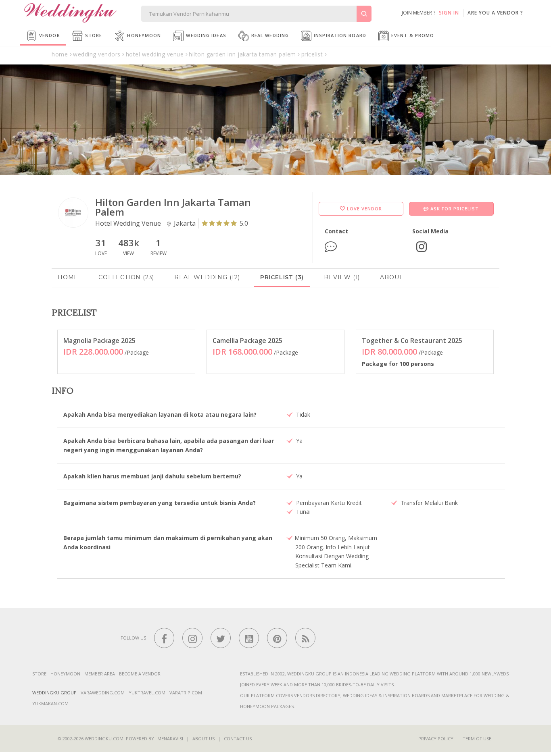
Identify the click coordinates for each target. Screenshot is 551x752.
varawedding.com (103, 693)
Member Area (99, 674)
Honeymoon (143, 35)
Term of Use (477, 738)
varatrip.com (185, 693)
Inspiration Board (339, 35)
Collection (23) (126, 277)
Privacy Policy (435, 738)
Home (68, 277)
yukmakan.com (50, 703)
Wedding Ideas (205, 35)
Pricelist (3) (282, 277)
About (391, 277)
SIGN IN (449, 12)
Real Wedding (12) (207, 277)
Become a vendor (140, 674)
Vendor (49, 35)
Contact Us (238, 738)
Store (92, 35)
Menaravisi (170, 738)
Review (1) (342, 277)
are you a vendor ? (495, 12)
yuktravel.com (147, 693)
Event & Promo (412, 35)
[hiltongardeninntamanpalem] (421, 245)
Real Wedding (269, 35)
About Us (203, 738)
